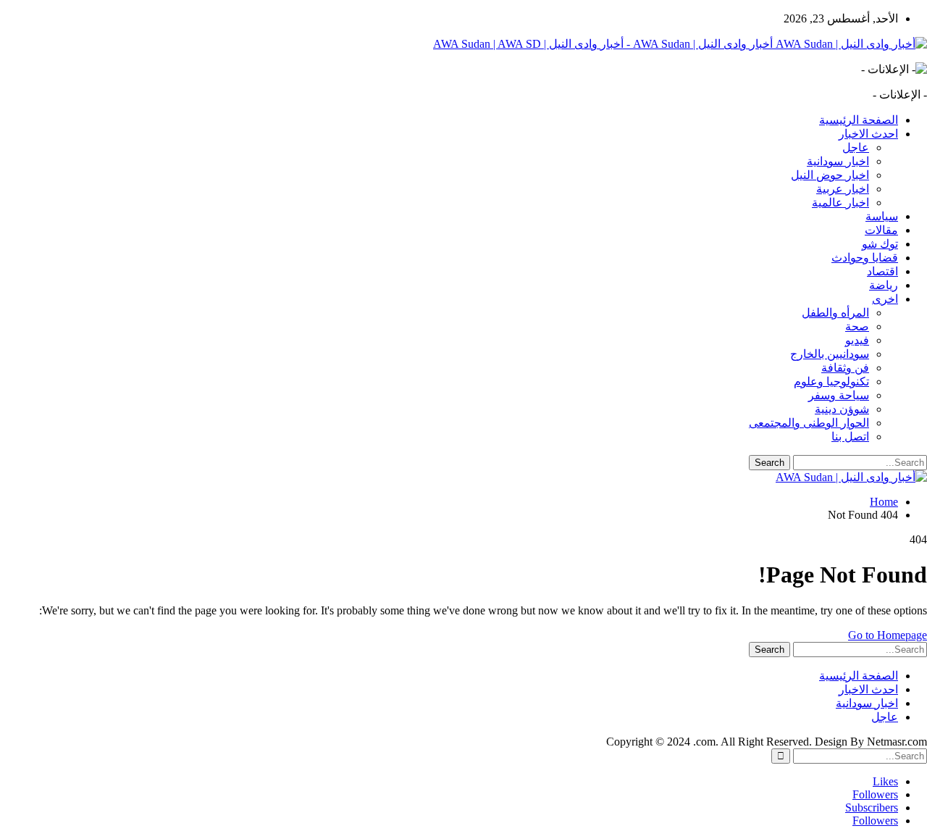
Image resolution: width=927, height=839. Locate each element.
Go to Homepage (887, 635)
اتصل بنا (850, 436)
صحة (857, 326)
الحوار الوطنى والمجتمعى (809, 423)
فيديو (857, 340)
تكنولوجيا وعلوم (831, 381)
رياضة (883, 285)
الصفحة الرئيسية (858, 120)
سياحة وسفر (838, 395)
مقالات (881, 230)
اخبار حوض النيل (830, 175)
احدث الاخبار (868, 134)
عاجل (855, 147)
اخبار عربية (842, 189)
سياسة (881, 216)
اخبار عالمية (840, 202)
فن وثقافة (845, 368)
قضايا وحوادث (864, 257)
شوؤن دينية (842, 409)
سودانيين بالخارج (829, 354)
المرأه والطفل (835, 312)
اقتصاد (882, 271)
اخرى (885, 299)
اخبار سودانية (838, 161)
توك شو (880, 244)
